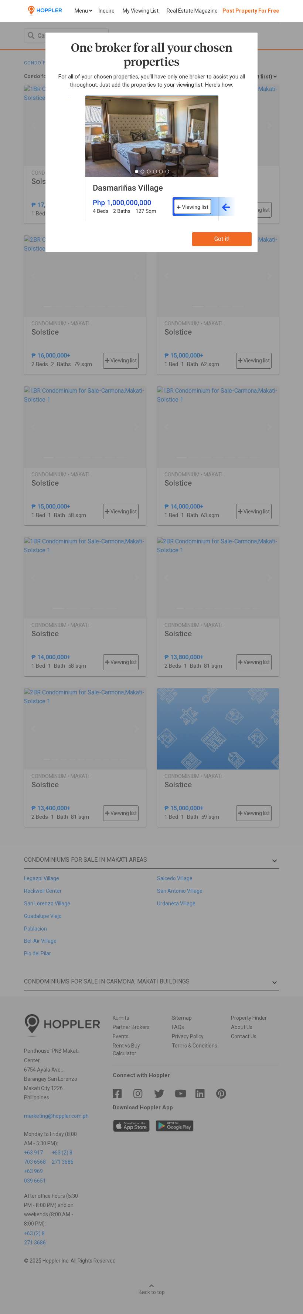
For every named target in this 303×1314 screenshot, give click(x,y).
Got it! (222, 238)
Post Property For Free (250, 11)
